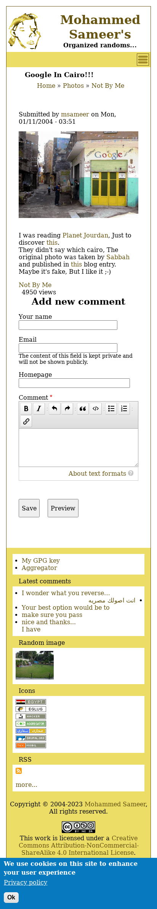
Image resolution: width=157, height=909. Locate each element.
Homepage (35, 374)
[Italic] (39, 409)
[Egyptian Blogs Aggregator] (31, 724)
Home (46, 85)
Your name (35, 316)
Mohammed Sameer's (100, 27)
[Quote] (83, 409)
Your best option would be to (66, 607)
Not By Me (107, 85)
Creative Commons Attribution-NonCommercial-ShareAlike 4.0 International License (79, 845)
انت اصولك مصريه (111, 600)
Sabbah (118, 257)
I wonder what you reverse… (66, 593)
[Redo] (67, 409)
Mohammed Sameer (115, 804)
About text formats (97, 473)
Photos (73, 85)
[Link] (26, 421)
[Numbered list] (124, 409)
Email (28, 339)
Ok (11, 897)
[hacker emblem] (31, 717)
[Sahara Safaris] (31, 731)
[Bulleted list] (111, 409)
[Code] (95, 409)
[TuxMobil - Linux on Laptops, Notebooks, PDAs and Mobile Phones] (31, 746)
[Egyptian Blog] (31, 702)
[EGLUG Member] (31, 710)
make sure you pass (52, 614)
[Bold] (26, 409)
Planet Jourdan (85, 235)
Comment (33, 397)
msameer (75, 114)
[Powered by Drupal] (31, 739)
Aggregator (39, 568)
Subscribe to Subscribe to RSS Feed (19, 771)
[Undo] (55, 409)
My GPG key (41, 560)
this (52, 242)
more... (26, 784)
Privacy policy (25, 882)
